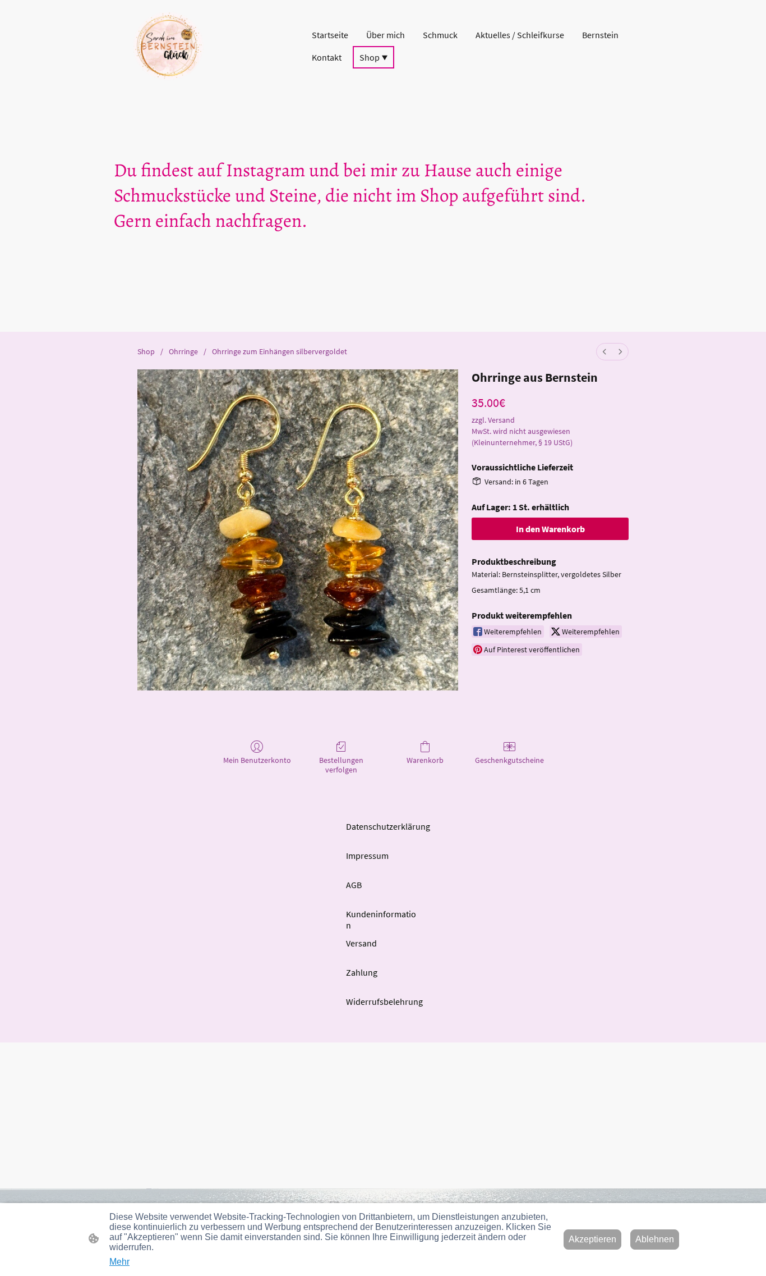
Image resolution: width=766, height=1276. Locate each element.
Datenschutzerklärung (388, 826)
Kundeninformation (381, 919)
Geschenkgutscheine (509, 760)
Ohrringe (183, 351)
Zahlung (361, 972)
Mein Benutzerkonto (257, 760)
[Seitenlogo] (168, 46)
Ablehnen (654, 1239)
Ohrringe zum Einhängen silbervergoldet (279, 351)
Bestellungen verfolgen (341, 765)
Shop (146, 351)
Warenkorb (425, 760)
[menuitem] (604, 352)
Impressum (367, 855)
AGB (354, 884)
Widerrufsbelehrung (384, 1001)
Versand (361, 943)
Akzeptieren (592, 1239)
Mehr (119, 1261)
